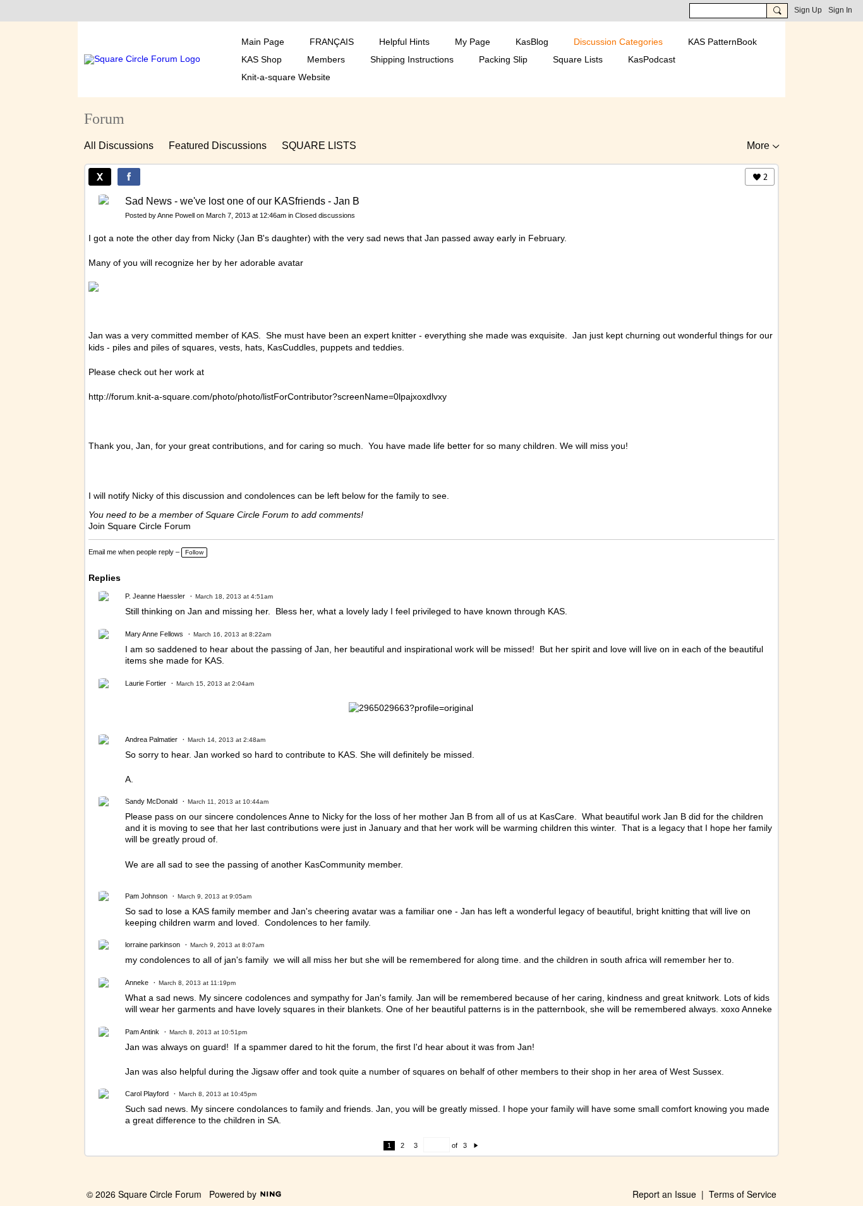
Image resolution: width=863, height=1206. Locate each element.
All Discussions (119, 145)
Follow (194, 552)
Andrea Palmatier (151, 739)
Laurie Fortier (145, 683)
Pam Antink (142, 1032)
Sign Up (808, 10)
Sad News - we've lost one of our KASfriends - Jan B (242, 201)
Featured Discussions (218, 145)
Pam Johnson (146, 896)
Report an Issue (664, 1194)
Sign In (840, 10)
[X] (99, 177)
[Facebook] (129, 177)
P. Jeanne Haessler (155, 596)
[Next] (476, 1145)
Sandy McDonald (151, 801)
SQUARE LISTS (319, 145)
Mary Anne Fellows (154, 634)
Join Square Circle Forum (139, 526)
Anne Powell (176, 215)
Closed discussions (325, 215)
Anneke (136, 982)
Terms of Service (742, 1194)
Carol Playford (147, 1093)
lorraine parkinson (152, 944)
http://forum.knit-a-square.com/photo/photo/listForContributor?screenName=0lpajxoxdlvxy (267, 396)
